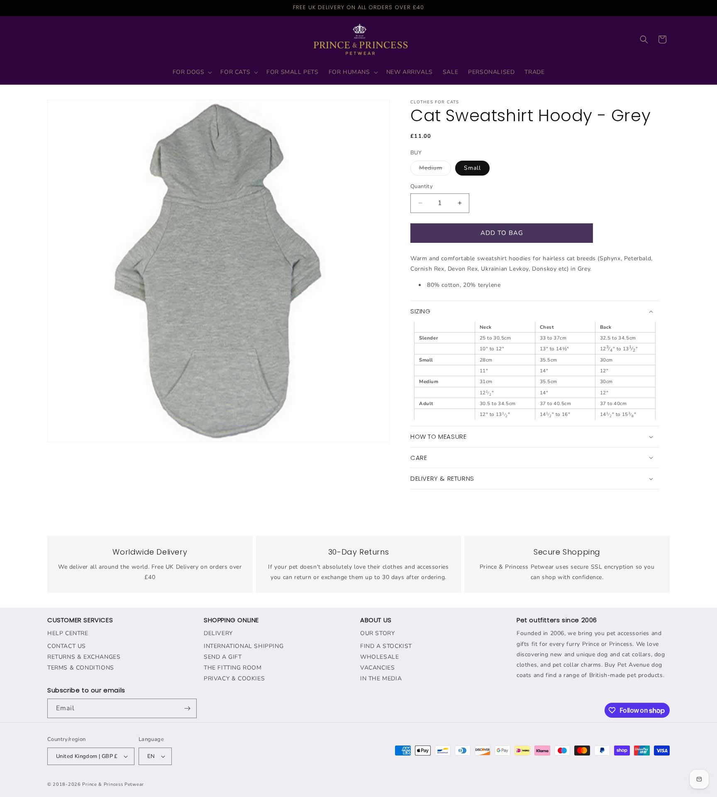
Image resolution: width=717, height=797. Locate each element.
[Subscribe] (187, 708)
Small (472, 168)
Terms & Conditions (80, 668)
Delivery (218, 633)
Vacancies (377, 668)
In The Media (381, 678)
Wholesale (379, 657)
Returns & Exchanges (83, 657)
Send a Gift (223, 657)
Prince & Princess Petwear (113, 784)
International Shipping (243, 646)
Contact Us (66, 646)
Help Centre (67, 633)
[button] (192, 72)
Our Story (377, 633)
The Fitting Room (233, 668)
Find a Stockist (386, 646)
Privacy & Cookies (234, 678)
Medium (435, 170)
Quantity (421, 186)
